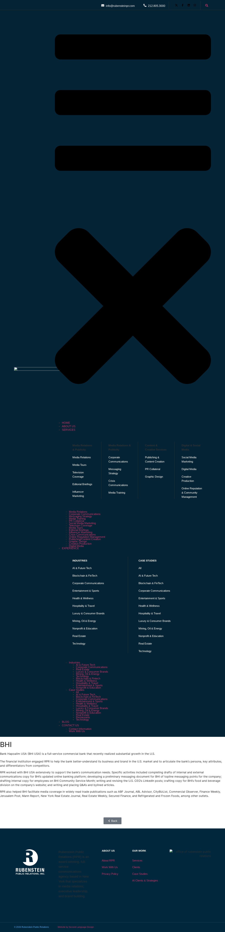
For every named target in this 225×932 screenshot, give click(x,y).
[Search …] (206, 5)
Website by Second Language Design (76, 927)
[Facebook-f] (182, 5)
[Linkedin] (189, 5)
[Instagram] (195, 5)
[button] (133, 217)
